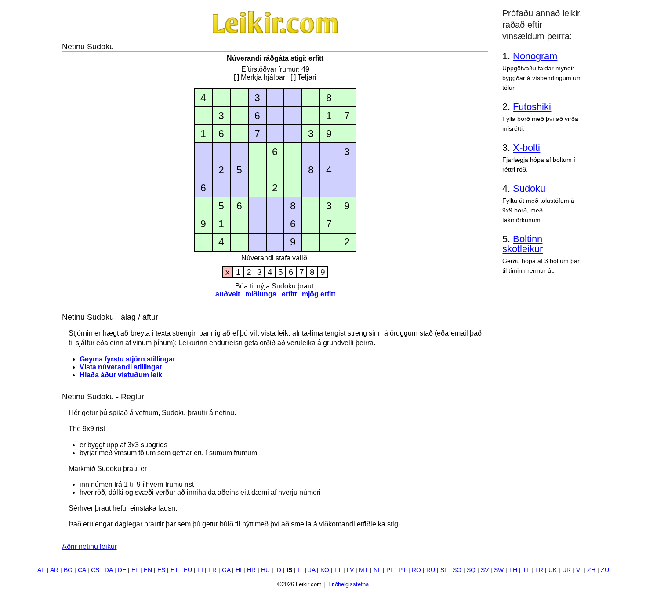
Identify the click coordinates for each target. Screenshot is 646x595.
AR (54, 570)
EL (134, 570)
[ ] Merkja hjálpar (259, 77)
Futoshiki (532, 106)
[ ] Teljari (303, 77)
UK (552, 570)
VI (579, 570)
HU (265, 570)
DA (109, 570)
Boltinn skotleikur (522, 244)
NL (377, 570)
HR (251, 570)
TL (526, 570)
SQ (471, 570)
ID (278, 570)
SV (485, 570)
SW (499, 570)
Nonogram (535, 56)
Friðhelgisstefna (348, 584)
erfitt (289, 294)
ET (174, 570)
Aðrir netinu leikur (89, 546)
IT (300, 570)
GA (226, 570)
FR (212, 570)
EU (188, 570)
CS (95, 570)
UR (566, 570)
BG (68, 570)
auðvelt (227, 294)
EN (148, 570)
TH (513, 570)
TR (539, 570)
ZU (605, 570)
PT (402, 570)
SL (443, 570)
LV (350, 570)
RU (430, 570)
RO (416, 570)
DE (122, 570)
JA (311, 570)
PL (389, 570)
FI (200, 570)
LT (337, 570)
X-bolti (526, 147)
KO (324, 570)
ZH (591, 570)
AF (41, 570)
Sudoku (529, 188)
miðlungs (260, 294)
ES (161, 570)
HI (239, 570)
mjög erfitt (318, 294)
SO (457, 570)
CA (82, 570)
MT (363, 570)
